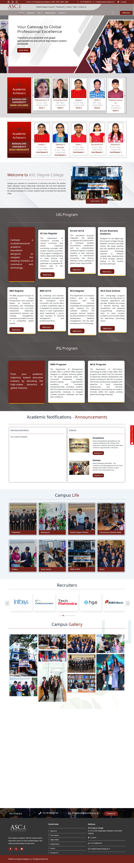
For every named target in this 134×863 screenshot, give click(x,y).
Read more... (47, 275)
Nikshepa (97, 460)
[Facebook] (8, 2)
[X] (12, 2)
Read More (97, 453)
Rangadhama (98, 438)
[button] (113, 11)
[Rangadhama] (79, 445)
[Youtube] (16, 2)
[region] (67, 44)
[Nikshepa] (79, 468)
